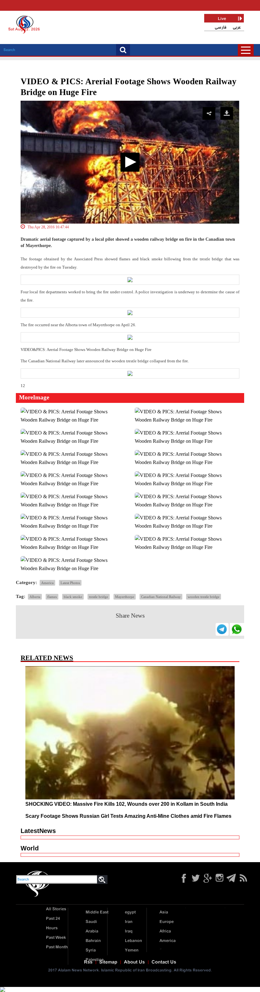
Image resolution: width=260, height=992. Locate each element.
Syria (91, 950)
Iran (129, 922)
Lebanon (133, 941)
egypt (130, 912)
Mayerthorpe (124, 597)
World (30, 848)
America (47, 583)
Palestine (95, 960)
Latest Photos (70, 583)
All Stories (56, 909)
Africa (165, 931)
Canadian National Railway (161, 597)
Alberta (34, 597)
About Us (134, 962)
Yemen (132, 950)
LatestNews (38, 830)
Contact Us (164, 962)
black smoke (73, 597)
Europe (166, 922)
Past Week (56, 937)
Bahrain (93, 941)
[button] (130, 162)
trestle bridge (98, 597)
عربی (237, 27)
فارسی (220, 27)
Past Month (57, 947)
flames (52, 597)
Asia (163, 912)
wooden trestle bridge (203, 597)
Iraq (129, 931)
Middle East (97, 912)
